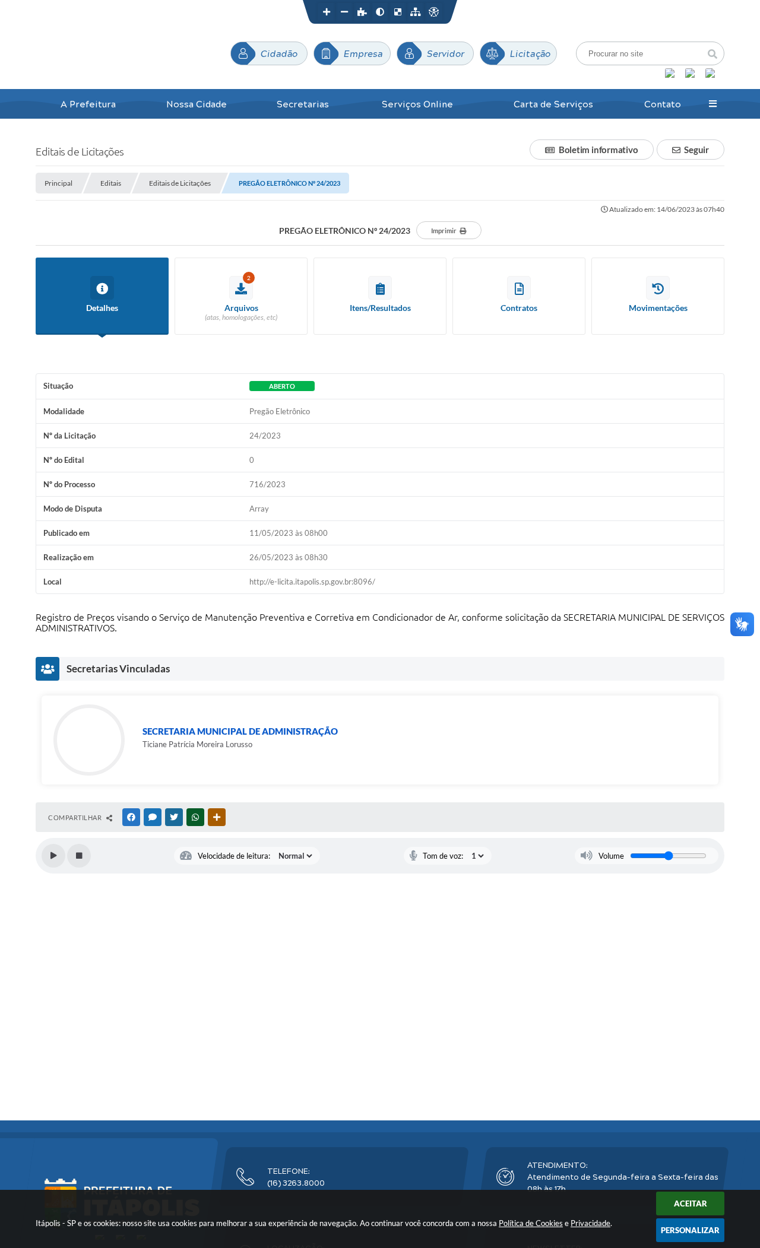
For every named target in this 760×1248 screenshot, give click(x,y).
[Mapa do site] (416, 12)
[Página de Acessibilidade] (433, 12)
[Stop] (79, 856)
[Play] (53, 856)
